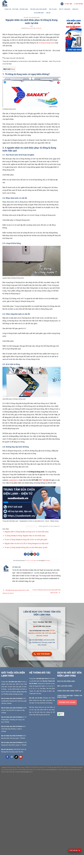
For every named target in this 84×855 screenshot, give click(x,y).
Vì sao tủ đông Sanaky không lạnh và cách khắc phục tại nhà (26, 547)
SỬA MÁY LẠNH (24, 9)
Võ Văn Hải (39, 28)
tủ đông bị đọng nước (46, 43)
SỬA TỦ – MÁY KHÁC (64, 9)
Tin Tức (26, 17)
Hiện (12, 69)
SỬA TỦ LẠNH (53, 9)
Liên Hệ (48, 12)
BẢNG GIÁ (75, 9)
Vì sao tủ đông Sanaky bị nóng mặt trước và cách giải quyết (26, 540)
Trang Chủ (7, 9)
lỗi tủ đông (47, 560)
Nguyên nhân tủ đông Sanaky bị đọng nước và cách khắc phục (27, 532)
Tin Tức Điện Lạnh (34, 17)
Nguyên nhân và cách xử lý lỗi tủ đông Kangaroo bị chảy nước (27, 543)
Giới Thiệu (15, 9)
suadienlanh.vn (14, 480)
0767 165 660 (43, 480)
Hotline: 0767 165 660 (67, 702)
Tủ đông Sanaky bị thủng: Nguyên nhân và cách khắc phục (25, 536)
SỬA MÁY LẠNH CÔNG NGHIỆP (38, 9)
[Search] (62, 3)
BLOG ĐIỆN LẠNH (39, 12)
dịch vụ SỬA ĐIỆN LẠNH (66, 681)
